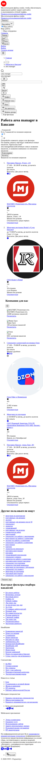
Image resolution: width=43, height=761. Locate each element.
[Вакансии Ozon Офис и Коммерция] (24, 376)
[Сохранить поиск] (3, 85)
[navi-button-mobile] (3, 53)
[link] (5, 40)
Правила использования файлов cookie (16, 18)
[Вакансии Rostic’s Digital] (24, 259)
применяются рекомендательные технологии (20, 735)
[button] (3, 46)
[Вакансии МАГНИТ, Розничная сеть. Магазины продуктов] (24, 189)
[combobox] (11, 74)
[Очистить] (4, 79)
